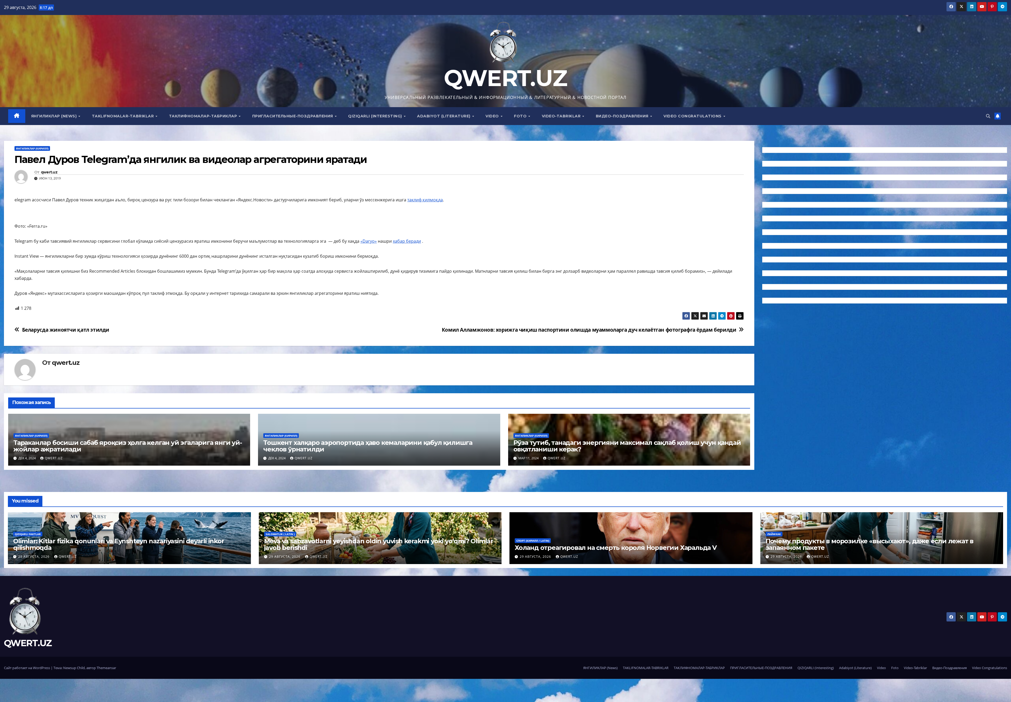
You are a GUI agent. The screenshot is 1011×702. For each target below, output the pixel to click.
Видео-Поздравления (623, 116)
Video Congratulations (693, 116)
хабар (399, 241)
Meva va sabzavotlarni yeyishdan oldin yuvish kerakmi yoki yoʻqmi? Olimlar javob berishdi (378, 544)
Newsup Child (74, 667)
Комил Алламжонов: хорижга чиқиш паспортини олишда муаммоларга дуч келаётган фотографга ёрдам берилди (589, 330)
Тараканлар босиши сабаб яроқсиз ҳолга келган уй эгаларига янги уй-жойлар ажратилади (127, 446)
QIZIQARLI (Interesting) (375, 116)
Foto (521, 116)
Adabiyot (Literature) (444, 116)
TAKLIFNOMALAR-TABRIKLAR (123, 116)
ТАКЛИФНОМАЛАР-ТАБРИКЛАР (203, 116)
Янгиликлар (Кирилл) (32, 148)
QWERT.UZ (505, 78)
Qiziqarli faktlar (28, 534)
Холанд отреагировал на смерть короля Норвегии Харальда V (616, 547)
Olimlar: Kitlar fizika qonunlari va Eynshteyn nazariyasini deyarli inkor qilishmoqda (118, 544)
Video (492, 116)
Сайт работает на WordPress (27, 667)
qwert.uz (49, 172)
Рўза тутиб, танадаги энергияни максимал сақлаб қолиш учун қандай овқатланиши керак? (627, 446)
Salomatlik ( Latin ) (280, 534)
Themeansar (106, 667)
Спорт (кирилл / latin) (532, 540)
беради (413, 241)
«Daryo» (368, 241)
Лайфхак (774, 534)
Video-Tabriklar (562, 116)
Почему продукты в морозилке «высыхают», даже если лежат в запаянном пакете (870, 544)
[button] (988, 116)
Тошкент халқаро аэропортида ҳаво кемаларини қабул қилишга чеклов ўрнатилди (367, 446)
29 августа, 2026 (34, 556)
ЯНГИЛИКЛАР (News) (54, 116)
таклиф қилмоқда (425, 200)
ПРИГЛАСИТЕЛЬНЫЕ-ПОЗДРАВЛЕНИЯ (293, 116)
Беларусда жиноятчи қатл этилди (65, 330)
